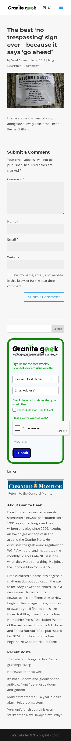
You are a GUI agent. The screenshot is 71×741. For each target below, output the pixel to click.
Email (12, 239)
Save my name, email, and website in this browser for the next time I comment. (35, 280)
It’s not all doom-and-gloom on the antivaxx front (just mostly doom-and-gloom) (33, 684)
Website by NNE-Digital (30, 735)
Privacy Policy (19, 442)
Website (13, 257)
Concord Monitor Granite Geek (35, 409)
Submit (22, 453)
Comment (15, 179)
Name (13, 221)
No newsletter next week (25, 671)
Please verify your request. (30, 417)
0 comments (31, 66)
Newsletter (14, 66)
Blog (51, 60)
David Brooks (19, 60)
